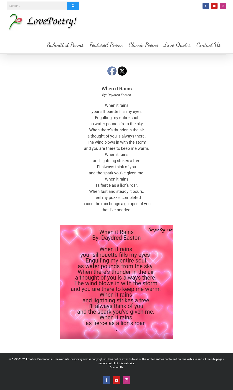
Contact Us (116, 367)
